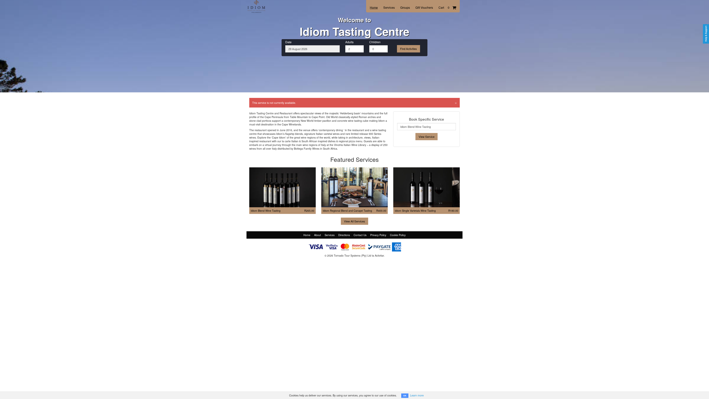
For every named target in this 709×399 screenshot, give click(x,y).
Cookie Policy (398, 235)
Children (375, 42)
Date (288, 42)
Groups (405, 7)
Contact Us (360, 235)
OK (404, 395)
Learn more (417, 395)
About (317, 235)
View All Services (354, 221)
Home (374, 7)
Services (389, 7)
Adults (349, 42)
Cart (444, 7)
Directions (344, 235)
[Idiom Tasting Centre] (274, 4)
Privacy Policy (378, 235)
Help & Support (706, 34)
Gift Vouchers (424, 7)
